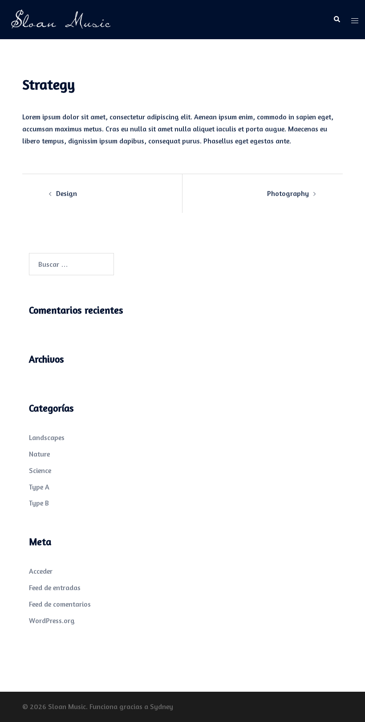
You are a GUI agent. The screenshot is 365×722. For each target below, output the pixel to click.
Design (66, 193)
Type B (39, 502)
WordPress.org (52, 620)
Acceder (41, 571)
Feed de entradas (55, 587)
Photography (288, 193)
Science (40, 470)
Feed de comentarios (60, 604)
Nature (39, 453)
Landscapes (47, 437)
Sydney (161, 706)
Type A (39, 486)
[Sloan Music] (61, 18)
